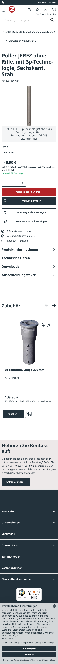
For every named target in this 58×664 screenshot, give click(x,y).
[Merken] (38, 9)
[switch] (34, 597)
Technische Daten (16, 258)
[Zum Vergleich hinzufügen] (43, 325)
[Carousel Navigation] (50, 305)
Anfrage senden (15, 481)
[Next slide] (54, 31)
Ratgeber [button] (42, 2)
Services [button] (52, 2)
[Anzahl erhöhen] (22, 183)
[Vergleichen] (30, 9)
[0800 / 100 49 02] (3, 2)
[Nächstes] (54, 305)
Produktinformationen (20, 249)
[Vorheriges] (46, 305)
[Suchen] (52, 20)
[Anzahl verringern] (5, 183)
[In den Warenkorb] (29, 414)
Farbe (5, 146)
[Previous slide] (4, 31)
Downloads (10, 266)
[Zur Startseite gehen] (17, 9)
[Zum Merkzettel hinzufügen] (49, 325)
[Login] (45, 9)
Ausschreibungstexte (19, 275)
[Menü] (3, 9)
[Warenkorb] (52, 9)
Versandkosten (49, 166)
